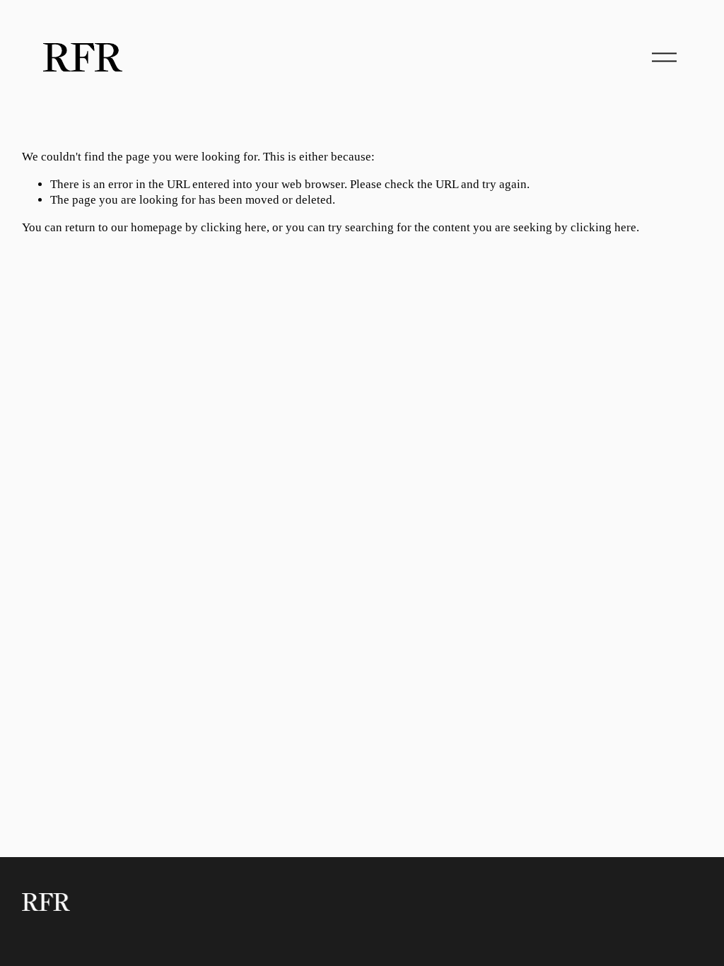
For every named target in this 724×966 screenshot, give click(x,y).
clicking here (234, 227)
